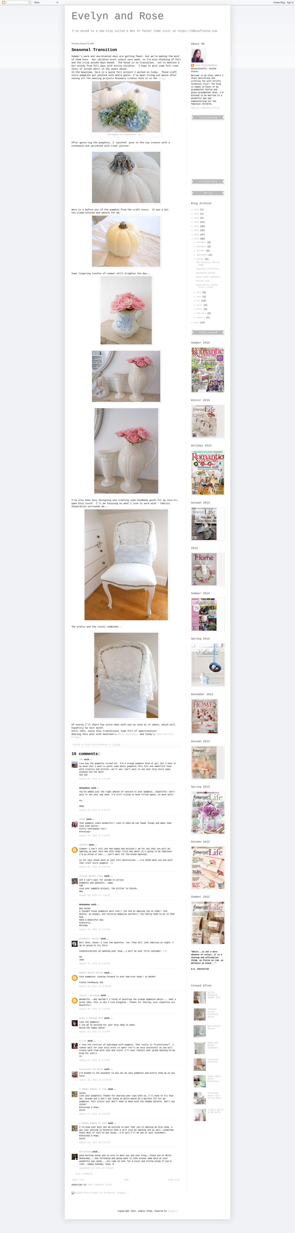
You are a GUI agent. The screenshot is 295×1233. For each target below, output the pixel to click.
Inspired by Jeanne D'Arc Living (207, 286)
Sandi (82, 819)
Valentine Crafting (213, 1060)
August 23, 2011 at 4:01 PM (94, 779)
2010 (197, 323)
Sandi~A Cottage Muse (91, 1018)
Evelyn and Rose (118, 16)
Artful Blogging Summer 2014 (214, 995)
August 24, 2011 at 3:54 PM (94, 1032)
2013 (197, 230)
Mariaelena (85, 1152)
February (201, 313)
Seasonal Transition (207, 269)
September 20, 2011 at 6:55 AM (96, 1168)
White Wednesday (128, 734)
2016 (197, 218)
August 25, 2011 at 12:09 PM (95, 1080)
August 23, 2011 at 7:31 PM (94, 929)
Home (126, 1180)
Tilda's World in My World (215, 1111)
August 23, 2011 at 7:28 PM (94, 895)
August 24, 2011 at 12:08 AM (95, 986)
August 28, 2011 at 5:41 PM (94, 1142)
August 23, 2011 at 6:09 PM (94, 810)
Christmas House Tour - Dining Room (215, 1095)
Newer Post (78, 1180)
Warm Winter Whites (214, 1027)
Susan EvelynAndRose (205, 65)
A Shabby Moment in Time (93, 1089)
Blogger (172, 1211)
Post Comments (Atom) (100, 1185)
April (200, 305)
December (201, 242)
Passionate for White (91, 1069)
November (201, 246)
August (200, 259)
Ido (81, 759)
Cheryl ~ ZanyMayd (89, 995)
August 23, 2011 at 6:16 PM (94, 836)
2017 (197, 214)
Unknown (83, 845)
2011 (197, 239)
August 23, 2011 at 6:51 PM (94, 867)
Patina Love (202, 281)
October (201, 251)
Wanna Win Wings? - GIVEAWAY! (213, 1045)
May (198, 301)
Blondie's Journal (89, 939)
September (202, 255)
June (199, 297)
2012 (197, 235)
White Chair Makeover (208, 277)
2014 (197, 226)
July (199, 292)
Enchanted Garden (205, 273)
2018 (197, 209)
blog (161, 78)
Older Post (174, 1180)
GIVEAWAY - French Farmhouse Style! (214, 1013)
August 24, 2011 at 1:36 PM (94, 1009)
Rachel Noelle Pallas (91, 973)
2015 (197, 222)
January (201, 317)
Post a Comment (84, 1174)
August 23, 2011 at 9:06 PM (94, 963)
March (200, 309)
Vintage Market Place (91, 876)
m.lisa (82, 1041)
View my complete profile (205, 108)
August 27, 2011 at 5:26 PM (94, 1114)
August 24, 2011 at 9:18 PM (94, 1060)
